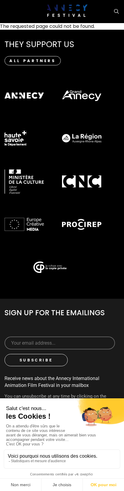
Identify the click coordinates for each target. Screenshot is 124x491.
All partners (32, 61)
